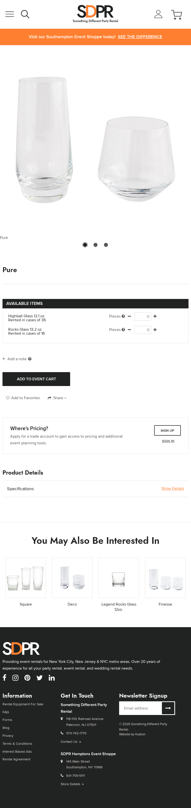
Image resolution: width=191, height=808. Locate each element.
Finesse (165, 604)
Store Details (70, 783)
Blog (5, 727)
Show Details (172, 488)
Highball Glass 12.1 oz (27, 318)
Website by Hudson (132, 734)
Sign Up (167, 430)
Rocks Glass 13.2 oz (26, 331)
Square (26, 604)
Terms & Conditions (17, 743)
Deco (72, 604)
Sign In (168, 440)
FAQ (5, 712)
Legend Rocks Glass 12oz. (118, 606)
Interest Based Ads (17, 751)
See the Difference (140, 37)
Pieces (115, 316)
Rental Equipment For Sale (22, 704)
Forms (7, 719)
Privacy (7, 735)
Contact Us (69, 741)
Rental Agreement (16, 759)
